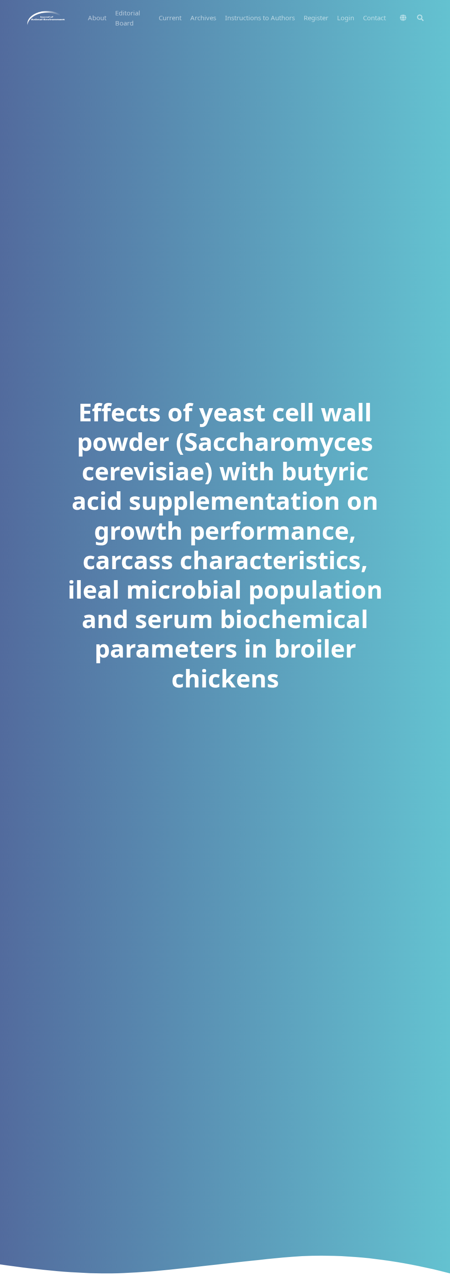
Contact (374, 17)
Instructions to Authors (260, 17)
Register (316, 17)
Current (170, 17)
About (97, 17)
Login (345, 17)
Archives (203, 17)
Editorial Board (127, 17)
